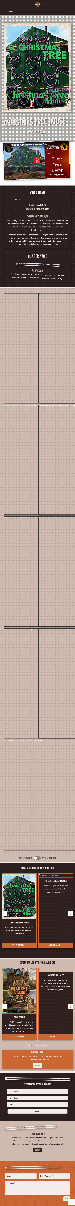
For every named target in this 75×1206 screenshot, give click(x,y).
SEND (66, 1199)
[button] (4, 913)
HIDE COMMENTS (25, 858)
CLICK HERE (37, 1065)
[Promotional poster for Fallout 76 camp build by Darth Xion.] (37, 111)
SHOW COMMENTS (49, 858)
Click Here (37, 1150)
